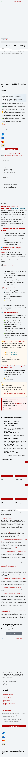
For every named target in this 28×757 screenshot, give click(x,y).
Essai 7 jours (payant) (11, 352)
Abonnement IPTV (16, 51)
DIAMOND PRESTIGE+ (16, 153)
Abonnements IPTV (8, 51)
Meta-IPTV (3, 252)
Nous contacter (14, 726)
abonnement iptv (10, 155)
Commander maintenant (11, 149)
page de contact (18, 403)
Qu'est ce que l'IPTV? (7, 518)
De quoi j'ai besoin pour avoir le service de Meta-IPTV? (14, 551)
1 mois (6, 155)
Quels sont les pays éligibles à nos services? (12, 532)
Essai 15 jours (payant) (11, 354)
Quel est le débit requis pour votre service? (12, 587)
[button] (14, 42)
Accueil (2, 51)
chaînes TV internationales (14, 268)
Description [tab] (3, 203)
